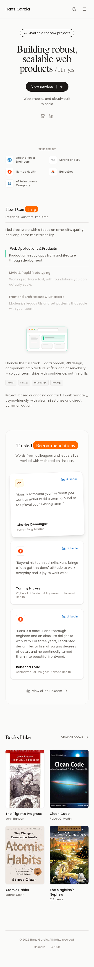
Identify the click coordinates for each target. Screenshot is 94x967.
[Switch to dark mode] (74, 9)
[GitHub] (43, 116)
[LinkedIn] (51, 116)
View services (42, 86)
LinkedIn (39, 947)
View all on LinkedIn (47, 691)
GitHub (55, 947)
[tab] (47, 255)
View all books (72, 737)
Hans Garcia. (18, 9)
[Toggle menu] (84, 9)
